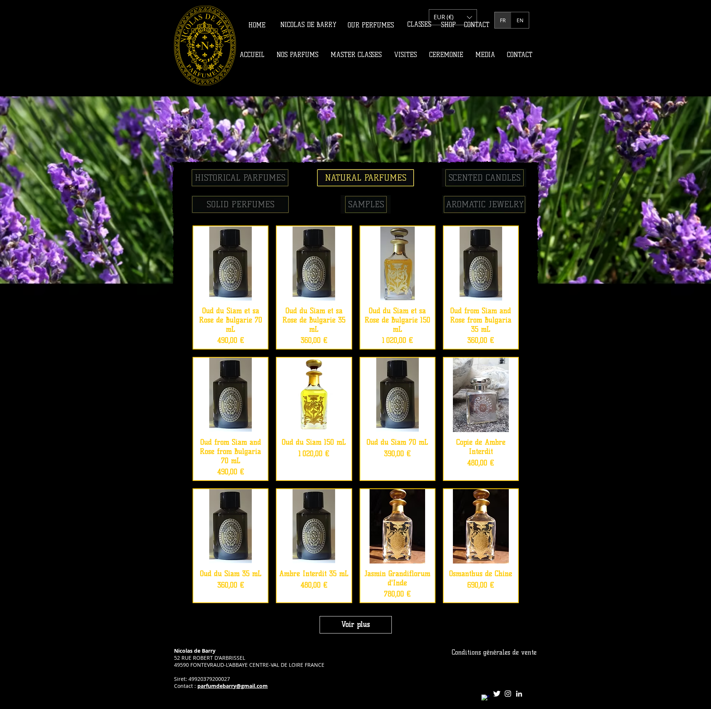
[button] (453, 17)
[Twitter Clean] (497, 693)
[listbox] (453, 17)
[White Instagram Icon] (508, 693)
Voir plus (355, 624)
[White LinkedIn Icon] (519, 693)
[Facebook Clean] (485, 699)
